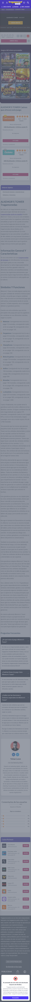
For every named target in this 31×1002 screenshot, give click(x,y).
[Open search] (28, 2)
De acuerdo (15, 997)
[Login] (7, 2)
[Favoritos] (24, 2)
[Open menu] (3, 2)
